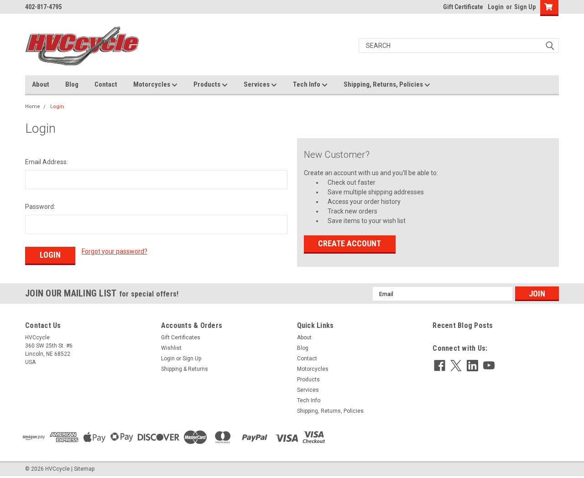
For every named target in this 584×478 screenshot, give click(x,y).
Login (496, 6)
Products (207, 84)
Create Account (349, 243)
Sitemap (84, 469)
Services (257, 84)
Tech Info (307, 84)
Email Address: (46, 162)
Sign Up (525, 6)
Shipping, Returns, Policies (384, 84)
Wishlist (171, 348)
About (40, 84)
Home (32, 106)
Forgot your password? (114, 251)
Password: (40, 206)
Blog (71, 84)
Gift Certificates (180, 337)
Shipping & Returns (184, 369)
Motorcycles (152, 84)
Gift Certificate (463, 6)
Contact (105, 84)
